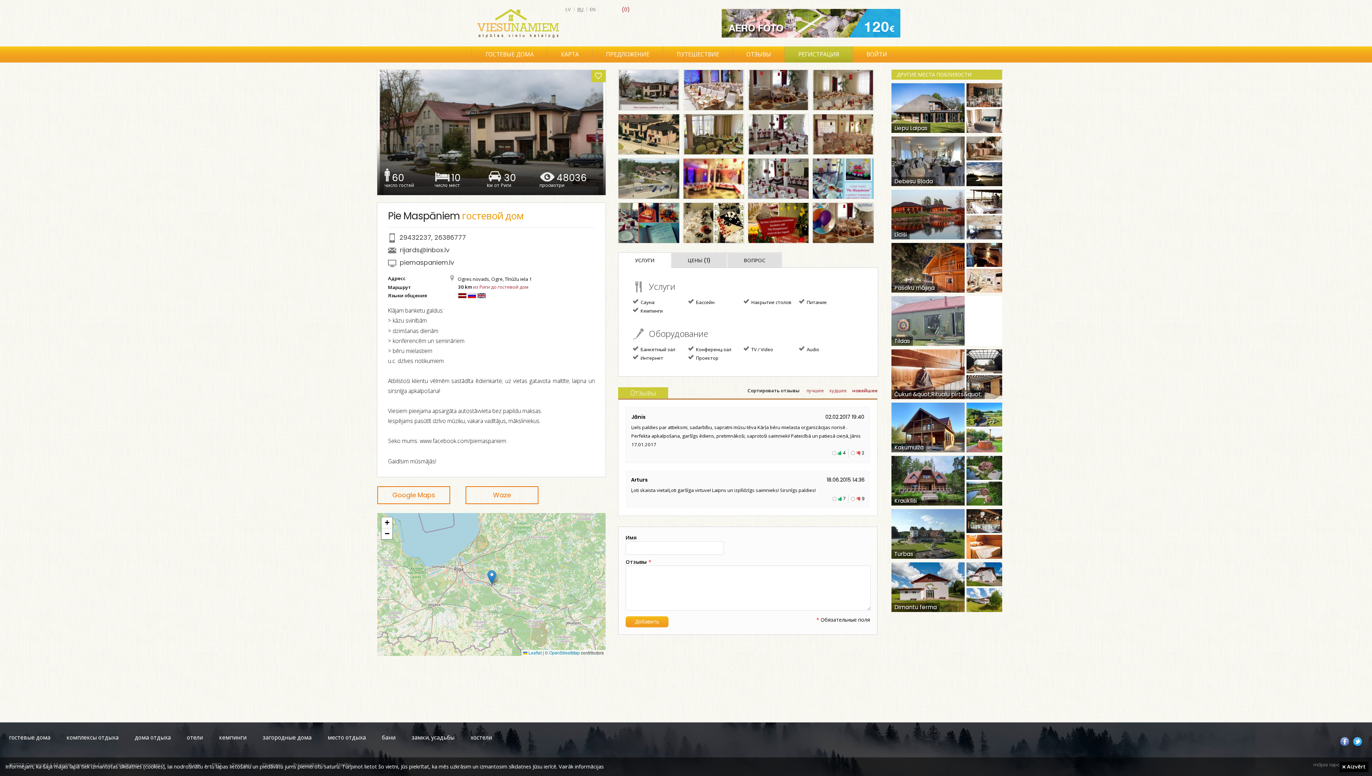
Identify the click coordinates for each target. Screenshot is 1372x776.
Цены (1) (699, 260)
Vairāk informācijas (581, 766)
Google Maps (413, 495)
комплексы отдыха (92, 737)
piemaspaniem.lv (427, 262)
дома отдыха (153, 737)
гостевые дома (29, 737)
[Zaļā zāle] (713, 134)
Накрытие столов (770, 302)
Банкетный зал (657, 349)
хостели (481, 737)
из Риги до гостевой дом (500, 287)
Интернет (651, 358)
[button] (491, 577)
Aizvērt (1356, 766)
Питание (816, 302)
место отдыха (347, 737)
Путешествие (698, 54)
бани (389, 737)
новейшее (865, 390)
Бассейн (705, 302)
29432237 (415, 237)
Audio (812, 349)
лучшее (815, 390)
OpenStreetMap (564, 653)
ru (580, 9)
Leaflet (534, 653)
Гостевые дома (510, 54)
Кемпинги (651, 311)
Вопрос (754, 260)
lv (568, 9)
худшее (838, 390)
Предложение (628, 54)
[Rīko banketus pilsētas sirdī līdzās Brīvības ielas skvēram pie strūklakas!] (648, 90)
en (593, 9)
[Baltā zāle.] (713, 90)
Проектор (707, 358)
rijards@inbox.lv (424, 249)
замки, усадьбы (433, 737)
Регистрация (818, 54)
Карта (570, 54)
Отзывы (758, 54)
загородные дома (287, 737)
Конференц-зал (713, 349)
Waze (502, 495)
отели (195, 737)
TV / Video (761, 349)
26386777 (450, 237)
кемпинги (233, 737)
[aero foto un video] (811, 23)
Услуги (645, 260)
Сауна (647, 302)
